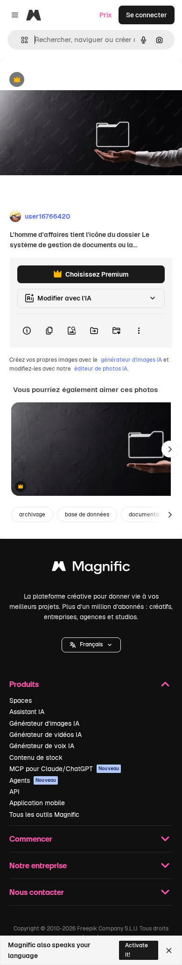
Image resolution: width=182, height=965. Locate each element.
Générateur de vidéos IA (45, 734)
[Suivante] (169, 449)
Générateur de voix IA (41, 746)
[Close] (169, 950)
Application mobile (37, 803)
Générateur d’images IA (44, 723)
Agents (32, 780)
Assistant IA (26, 712)
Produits (24, 684)
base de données (87, 514)
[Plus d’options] (138, 331)
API (14, 791)
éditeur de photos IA (100, 368)
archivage (32, 514)
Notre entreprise (38, 865)
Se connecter (146, 15)
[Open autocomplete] (21, 39)
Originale (62, 80)
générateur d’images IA (131, 360)
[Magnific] (91, 568)
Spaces (20, 700)
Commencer (30, 838)
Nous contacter (36, 892)
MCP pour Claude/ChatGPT (64, 769)
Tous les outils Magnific (44, 814)
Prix (105, 15)
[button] (91, 644)
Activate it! (136, 950)
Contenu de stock (36, 757)
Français (91, 644)
